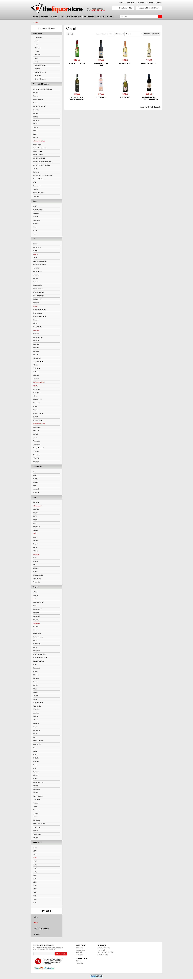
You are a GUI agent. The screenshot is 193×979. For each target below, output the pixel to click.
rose (34, 485)
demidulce (36, 220)
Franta (35, 520)
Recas (35, 779)
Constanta (36, 730)
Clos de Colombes (40, 72)
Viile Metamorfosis (39, 193)
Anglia (35, 537)
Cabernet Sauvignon (39, 264)
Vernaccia (36, 458)
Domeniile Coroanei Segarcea (42, 161)
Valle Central (37, 706)
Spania (35, 530)
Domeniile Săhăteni (39, 106)
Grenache (36, 302)
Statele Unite (37, 578)
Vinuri (54, 16)
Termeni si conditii (103, 954)
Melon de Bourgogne (39, 309)
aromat (35, 216)
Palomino (37, 55)
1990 (35, 882)
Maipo (35, 671)
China (35, 551)
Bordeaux (36, 613)
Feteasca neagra (38, 289)
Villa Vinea (36, 196)
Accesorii (89, 16)
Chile (35, 516)
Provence (36, 678)
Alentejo (35, 716)
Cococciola (36, 275)
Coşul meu (149, 2)
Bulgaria (36, 513)
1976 (35, 854)
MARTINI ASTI (125, 97)
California (36, 619)
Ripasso (35, 434)
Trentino (35, 817)
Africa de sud (38, 37)
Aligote (36, 41)
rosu (34, 475)
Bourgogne (36, 616)
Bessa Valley (37, 609)
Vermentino (36, 455)
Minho (35, 765)
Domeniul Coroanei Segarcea (42, 89)
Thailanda (36, 582)
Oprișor (35, 117)
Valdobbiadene (38, 702)
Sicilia (35, 692)
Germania (37, 75)
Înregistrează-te (143, 8)
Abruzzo (35, 592)
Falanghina (36, 392)
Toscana (36, 696)
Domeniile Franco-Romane (41, 165)
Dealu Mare (37, 644)
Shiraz (35, 365)
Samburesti (36, 789)
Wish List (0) (130, 2)
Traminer (36, 451)
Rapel (35, 682)
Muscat (35, 417)
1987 (35, 875)
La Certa (36, 172)
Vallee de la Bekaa (39, 824)
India (34, 558)
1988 (35, 878)
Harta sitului (79, 963)
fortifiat (35, 478)
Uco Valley (36, 820)
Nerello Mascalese (40, 79)
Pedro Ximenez (38, 337)
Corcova (36, 92)
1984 (35, 865)
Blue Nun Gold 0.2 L (149, 63)
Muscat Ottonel (37, 420)
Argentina (36, 540)
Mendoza (36, 761)
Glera (35, 396)
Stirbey (35, 189)
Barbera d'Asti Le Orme (101, 64)
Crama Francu (37, 151)
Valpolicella (36, 827)
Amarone (36, 379)
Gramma (36, 110)
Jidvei (35, 168)
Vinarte (35, 127)
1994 (35, 896)
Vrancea (36, 837)
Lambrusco (36, 403)
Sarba (35, 437)
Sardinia (36, 792)
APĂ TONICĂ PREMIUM (70, 16)
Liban (35, 571)
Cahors (35, 727)
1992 (35, 889)
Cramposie (36, 282)
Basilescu (36, 96)
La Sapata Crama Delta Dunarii (42, 175)
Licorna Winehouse (39, 179)
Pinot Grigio (37, 427)
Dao (34, 737)
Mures (35, 768)
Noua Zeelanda (38, 575)
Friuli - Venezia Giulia (39, 654)
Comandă (158, 2)
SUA (36, 58)
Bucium (35, 137)
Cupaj (35, 244)
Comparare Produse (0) (151, 34)
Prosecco (36, 351)
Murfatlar (36, 772)
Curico (35, 640)
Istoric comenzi (80, 950)
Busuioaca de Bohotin (40, 261)
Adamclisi (36, 713)
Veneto (35, 831)
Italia (34, 523)
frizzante (36, 482)
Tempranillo (37, 444)
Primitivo (36, 430)
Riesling (35, 354)
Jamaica (36, 568)
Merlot (35, 251)
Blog (109, 16)
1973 (35, 851)
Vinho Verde (37, 834)
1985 (35, 868)
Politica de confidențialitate (106, 952)
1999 (35, 903)
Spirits (44, 16)
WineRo (35, 130)
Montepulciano (37, 313)
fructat (35, 230)
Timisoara (36, 810)
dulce (35, 227)
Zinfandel (36, 372)
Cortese (35, 278)
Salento (35, 786)
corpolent (36, 213)
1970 (35, 847)
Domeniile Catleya (39, 158)
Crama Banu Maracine (40, 148)
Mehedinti (36, 758)
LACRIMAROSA (101, 97)
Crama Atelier (37, 144)
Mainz (35, 754)
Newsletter (79, 954)
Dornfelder (36, 389)
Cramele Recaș (38, 99)
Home (35, 16)
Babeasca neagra (40, 65)
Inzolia (36, 51)
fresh (34, 206)
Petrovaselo (37, 186)
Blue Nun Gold (125, 63)
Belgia (35, 544)
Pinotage (36, 347)
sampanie (36, 489)
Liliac (35, 182)
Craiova (35, 734)
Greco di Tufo (37, 299)
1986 (35, 871)
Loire (35, 664)
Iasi (34, 747)
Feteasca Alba (37, 285)
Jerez (35, 751)
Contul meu (140, 2)
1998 (35, 899)
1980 (35, 861)
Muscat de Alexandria (39, 316)
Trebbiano (36, 368)
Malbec (35, 406)
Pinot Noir (36, 344)
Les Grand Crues (38, 661)
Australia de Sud (38, 602)
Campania (37, 48)
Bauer (35, 134)
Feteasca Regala (38, 292)
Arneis (35, 257)
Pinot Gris (36, 341)
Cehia (35, 547)
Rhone (35, 685)
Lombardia (36, 668)
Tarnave (35, 806)
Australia (36, 509)
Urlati (35, 699)
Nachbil (35, 113)
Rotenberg (36, 120)
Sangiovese (37, 358)
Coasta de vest (37, 637)
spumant (36, 492)
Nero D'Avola (37, 327)
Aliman (35, 720)
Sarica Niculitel (38, 796)
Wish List (79, 952)
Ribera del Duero (38, 782)
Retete (100, 16)
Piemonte (36, 675)
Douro (35, 647)
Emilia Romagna (38, 741)
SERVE (35, 123)
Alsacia (35, 595)
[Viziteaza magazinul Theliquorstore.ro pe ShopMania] (96, 976)
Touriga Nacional (38, 448)
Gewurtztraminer (38, 296)
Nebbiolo (36, 320)
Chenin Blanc (37, 271)
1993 (35, 892)
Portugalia (36, 526)
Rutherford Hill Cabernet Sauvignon (149, 98)
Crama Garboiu (38, 155)
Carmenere (36, 268)
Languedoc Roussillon (40, 657)
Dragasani (36, 651)
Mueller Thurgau (38, 413)
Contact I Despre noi (104, 948)
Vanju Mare (36, 709)
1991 (35, 885)
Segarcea (36, 803)
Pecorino (36, 334)
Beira (35, 606)
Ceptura (35, 630)
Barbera (37, 68)
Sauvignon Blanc (38, 361)
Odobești (36, 775)
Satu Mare (36, 799)
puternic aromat (38, 209)
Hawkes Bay (37, 744)
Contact (122, 2)
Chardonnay (37, 247)
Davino (35, 103)
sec (34, 234)
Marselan (36, 410)
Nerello (35, 323)
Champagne (37, 633)
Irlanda (35, 561)
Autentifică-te (155, 8)
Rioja (35, 689)
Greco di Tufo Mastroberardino (77, 98)
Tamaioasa (36, 441)
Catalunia (36, 626)
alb (34, 472)
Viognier (36, 462)
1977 (36, 62)
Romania (36, 502)
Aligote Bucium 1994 (77, 63)
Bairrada (36, 723)
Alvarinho (36, 375)
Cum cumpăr (101, 950)
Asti (35, 44)
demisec (36, 223)
